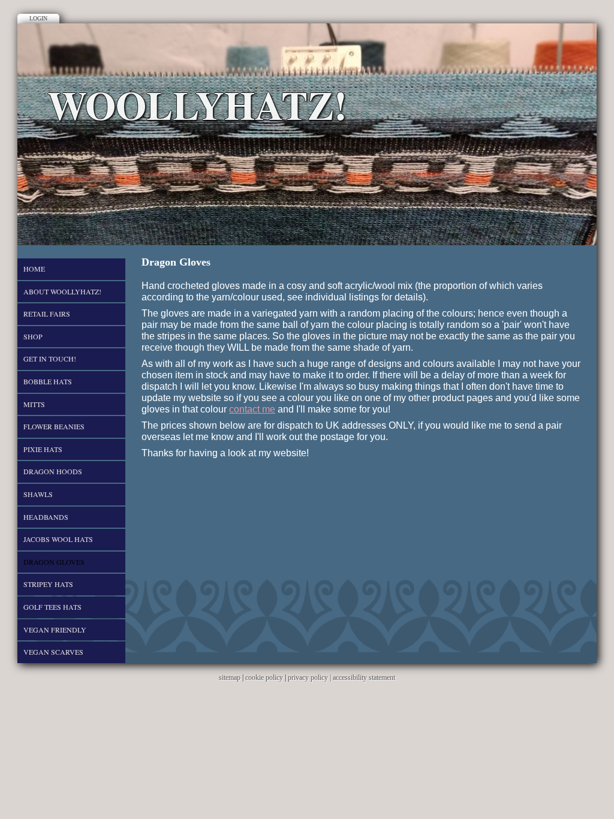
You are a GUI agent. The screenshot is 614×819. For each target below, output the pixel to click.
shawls (38, 494)
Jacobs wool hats (58, 539)
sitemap (229, 677)
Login (38, 18)
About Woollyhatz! (62, 291)
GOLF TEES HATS (52, 607)
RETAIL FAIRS (46, 313)
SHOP (33, 336)
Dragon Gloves (54, 562)
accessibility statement (364, 677)
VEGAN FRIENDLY (54, 629)
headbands (45, 517)
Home (34, 268)
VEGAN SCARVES (53, 652)
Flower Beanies (54, 426)
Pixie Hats (42, 449)
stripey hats (48, 584)
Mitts (34, 404)
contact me (252, 409)
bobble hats (47, 381)
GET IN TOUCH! (49, 358)
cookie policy (264, 677)
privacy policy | (310, 677)
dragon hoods (52, 471)
